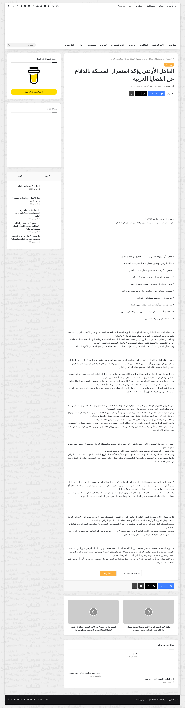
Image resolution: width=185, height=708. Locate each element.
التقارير (104, 45)
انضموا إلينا (151, 6)
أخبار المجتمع (158, 45)
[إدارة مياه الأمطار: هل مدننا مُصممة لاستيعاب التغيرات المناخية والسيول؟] (49, 240)
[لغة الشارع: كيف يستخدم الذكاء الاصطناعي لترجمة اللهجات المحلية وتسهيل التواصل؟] (49, 227)
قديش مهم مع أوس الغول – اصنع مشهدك (84, 673)
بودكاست (172, 45)
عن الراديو (172, 6)
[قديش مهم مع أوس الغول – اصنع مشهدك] (84, 661)
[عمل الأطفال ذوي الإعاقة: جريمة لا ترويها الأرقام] (49, 202)
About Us (121, 6)
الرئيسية (169, 59)
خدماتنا (161, 6)
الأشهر (20, 176)
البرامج (133, 45)
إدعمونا (130, 6)
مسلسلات (92, 45)
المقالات (144, 45)
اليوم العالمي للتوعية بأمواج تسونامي (159, 679)
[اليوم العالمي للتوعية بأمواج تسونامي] (157, 664)
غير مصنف (161, 59)
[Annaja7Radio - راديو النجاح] (162, 25)
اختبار (135, 653)
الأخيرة (47, 176)
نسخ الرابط (108, 573)
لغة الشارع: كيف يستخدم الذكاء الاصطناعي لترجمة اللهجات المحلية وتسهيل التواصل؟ (26, 226)
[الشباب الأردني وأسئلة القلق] (49, 190)
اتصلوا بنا (139, 6)
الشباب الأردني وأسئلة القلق (29, 186)
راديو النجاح (168, 86)
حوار (81, 45)
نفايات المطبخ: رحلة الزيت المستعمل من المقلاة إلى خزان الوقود (27, 213)
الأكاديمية (70, 45)
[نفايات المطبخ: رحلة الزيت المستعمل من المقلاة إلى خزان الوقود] (49, 214)
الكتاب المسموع (119, 45)
